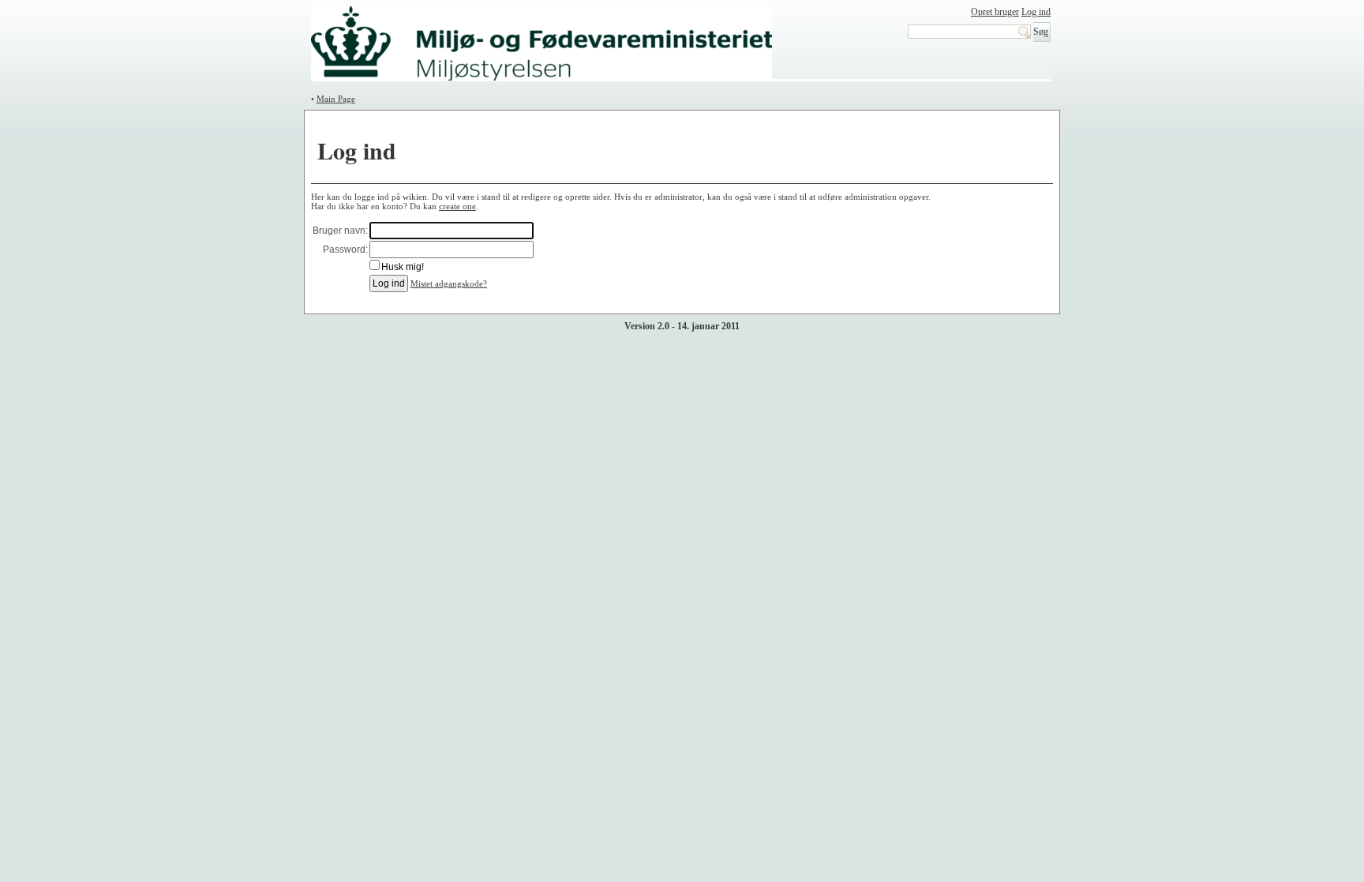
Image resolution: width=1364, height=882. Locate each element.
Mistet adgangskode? (448, 283)
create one (457, 206)
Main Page (336, 98)
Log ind (1036, 11)
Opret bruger (995, 11)
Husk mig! (402, 266)
